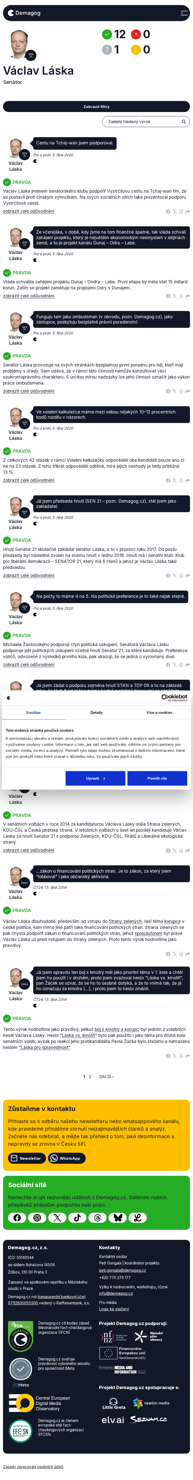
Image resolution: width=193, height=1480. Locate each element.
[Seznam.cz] (148, 1419)
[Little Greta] (114, 1403)
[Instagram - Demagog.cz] (37, 1218)
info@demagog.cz (116, 1293)
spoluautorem (148, 933)
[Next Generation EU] (122, 1353)
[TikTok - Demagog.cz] (77, 1218)
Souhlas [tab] (33, 712)
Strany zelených (125, 921)
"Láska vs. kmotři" (78, 1035)
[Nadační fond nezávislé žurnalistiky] (114, 1336)
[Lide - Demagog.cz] (138, 1218)
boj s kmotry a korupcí (117, 1029)
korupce (172, 921)
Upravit (92, 778)
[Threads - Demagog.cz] (97, 1218)
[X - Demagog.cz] (57, 1218)
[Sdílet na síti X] (174, 211)
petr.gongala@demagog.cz (122, 1270)
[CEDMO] (39, 1403)
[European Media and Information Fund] (122, 1369)
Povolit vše (157, 778)
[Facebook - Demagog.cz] (17, 1218)
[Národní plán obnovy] (148, 1336)
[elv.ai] (113, 1419)
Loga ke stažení (114, 1308)
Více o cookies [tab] (159, 712)
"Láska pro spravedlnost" (44, 1047)
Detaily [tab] (96, 712)
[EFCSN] (20, 1430)
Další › (106, 1076)
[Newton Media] (151, 1403)
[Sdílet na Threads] (181, 211)
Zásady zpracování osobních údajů (33, 1466)
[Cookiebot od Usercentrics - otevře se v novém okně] (165, 698)
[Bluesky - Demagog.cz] (118, 1218)
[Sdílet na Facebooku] (168, 211)
